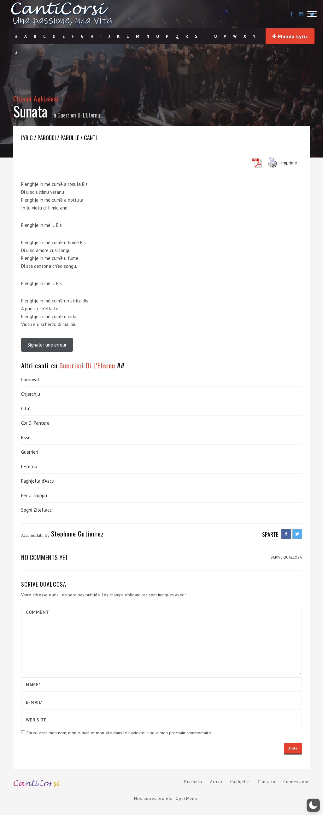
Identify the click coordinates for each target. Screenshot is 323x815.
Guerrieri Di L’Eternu (78, 115)
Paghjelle (240, 781)
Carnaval (30, 379)
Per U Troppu (34, 495)
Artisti (216, 781)
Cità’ (25, 408)
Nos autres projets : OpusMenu (165, 798)
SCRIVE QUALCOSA (286, 557)
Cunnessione (296, 781)
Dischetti (193, 781)
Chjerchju (30, 394)
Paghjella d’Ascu (37, 481)
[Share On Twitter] (297, 534)
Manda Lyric (292, 36)
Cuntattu (266, 781)
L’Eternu (29, 466)
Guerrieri (29, 452)
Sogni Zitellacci (37, 510)
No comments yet (44, 557)
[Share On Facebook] (286, 534)
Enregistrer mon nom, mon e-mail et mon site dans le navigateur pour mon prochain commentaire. (119, 733)
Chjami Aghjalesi (36, 98)
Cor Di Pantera (35, 423)
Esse (26, 437)
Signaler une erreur (47, 345)
